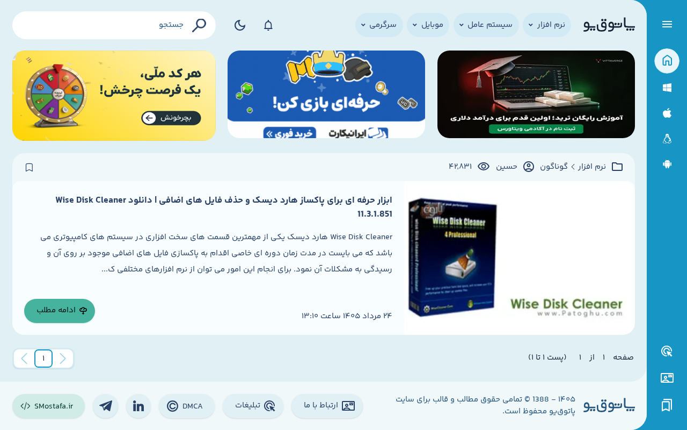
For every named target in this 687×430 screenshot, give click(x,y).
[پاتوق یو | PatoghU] (609, 25)
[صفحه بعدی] (24, 358)
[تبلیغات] (667, 351)
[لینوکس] (666, 139)
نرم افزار (592, 167)
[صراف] (114, 96)
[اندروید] (666, 164)
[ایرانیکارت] (326, 96)
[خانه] (666, 61)
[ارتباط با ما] (666, 378)
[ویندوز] (666, 87)
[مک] (666, 113)
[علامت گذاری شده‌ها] (667, 405)
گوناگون (554, 167)
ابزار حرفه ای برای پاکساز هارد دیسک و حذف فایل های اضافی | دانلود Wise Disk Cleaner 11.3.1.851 (223, 207)
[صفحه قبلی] (63, 358)
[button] (43, 358)
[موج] (536, 96)
